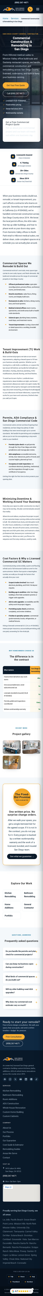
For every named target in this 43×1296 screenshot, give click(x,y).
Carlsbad (7, 1239)
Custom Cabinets (10, 1116)
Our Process (8, 1132)
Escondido (7, 1243)
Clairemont (8, 1231)
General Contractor (29, 906)
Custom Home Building (13, 1112)
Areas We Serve (10, 1153)
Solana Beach (17, 1235)
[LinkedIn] (26, 1079)
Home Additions (9, 906)
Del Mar (6, 1235)
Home (5, 18)
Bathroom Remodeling (29, 895)
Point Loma (8, 1223)
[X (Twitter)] (15, 1079)
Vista (24, 1239)
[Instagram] (10, 1079)
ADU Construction (11, 1103)
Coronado (21, 1263)
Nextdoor (30, 1282)
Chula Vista (14, 1259)
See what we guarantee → (22, 856)
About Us (7, 1128)
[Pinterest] (31, 1079)
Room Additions (10, 1099)
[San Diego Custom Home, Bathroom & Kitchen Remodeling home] (13, 9)
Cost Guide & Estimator (13, 1145)
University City (23, 1227)
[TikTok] (36, 1079)
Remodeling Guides (11, 1149)
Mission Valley (9, 1227)
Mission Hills (19, 1223)
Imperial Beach (9, 1263)
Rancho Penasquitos (21, 1247)
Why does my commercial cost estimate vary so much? (19, 1003)
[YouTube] (21, 1079)
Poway (23, 1251)
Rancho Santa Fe (20, 1243)
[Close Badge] (32, 1289)
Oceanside (16, 1239)
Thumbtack (16, 1282)
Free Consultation (14, 1037)
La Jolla (6, 1219)
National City (26, 1259)
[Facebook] (5, 1079)
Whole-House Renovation (14, 1108)
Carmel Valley (31, 1231)
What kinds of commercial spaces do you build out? (20, 978)
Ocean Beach (30, 1219)
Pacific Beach (17, 1219)
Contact (6, 1157)
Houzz (22, 1276)
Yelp (11, 1276)
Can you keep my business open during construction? (19, 965)
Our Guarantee (9, 1140)
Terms (35, 1292)
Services (15, 18)
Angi (33, 1276)
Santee (30, 1251)
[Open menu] (37, 9)
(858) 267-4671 (22, 2)
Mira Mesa (14, 1251)
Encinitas (28, 1235)
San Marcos (33, 1239)
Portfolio (9, 915)
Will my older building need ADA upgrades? (19, 991)
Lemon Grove (24, 1255)
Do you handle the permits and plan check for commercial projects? (21, 953)
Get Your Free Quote (16, 85)
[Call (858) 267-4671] (30, 9)
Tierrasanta (19, 1231)
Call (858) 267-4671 (15, 93)
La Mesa (13, 1255)
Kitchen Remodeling (10, 895)
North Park (31, 1223)
